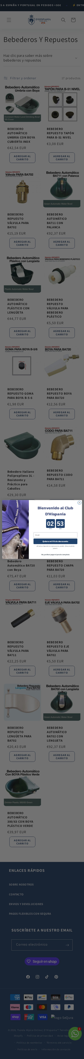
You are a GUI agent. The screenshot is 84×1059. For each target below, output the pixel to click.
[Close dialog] (79, 502)
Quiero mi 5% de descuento (55, 541)
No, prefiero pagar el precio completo (55, 554)
